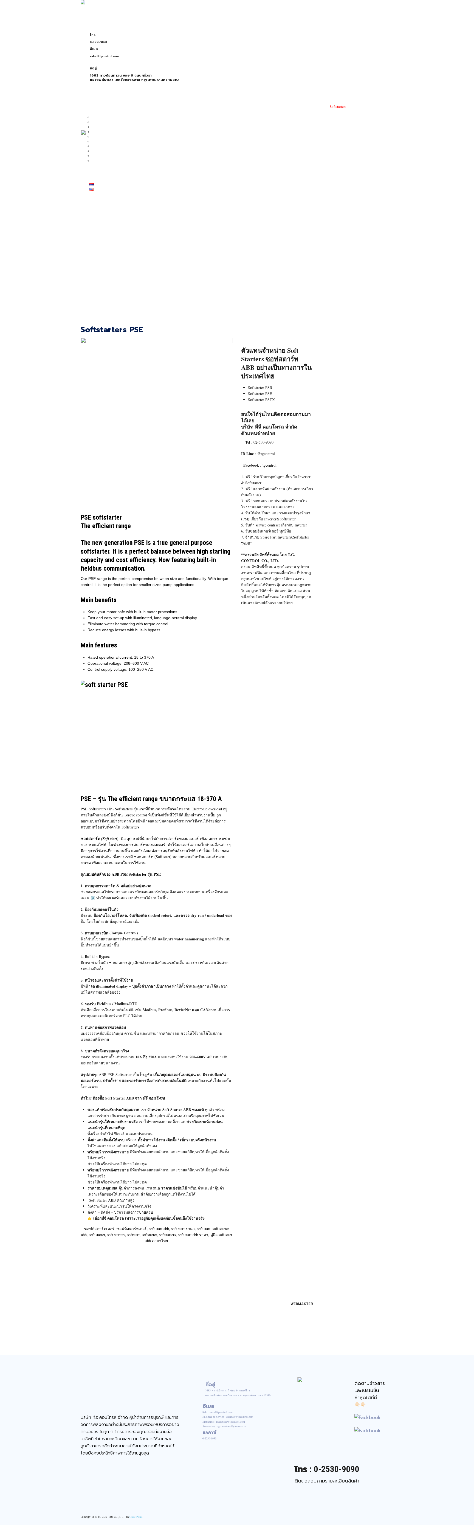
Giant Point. (136, 1517)
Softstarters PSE (112, 330)
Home (92, 98)
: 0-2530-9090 (327, 1469)
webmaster (301, 1304)
